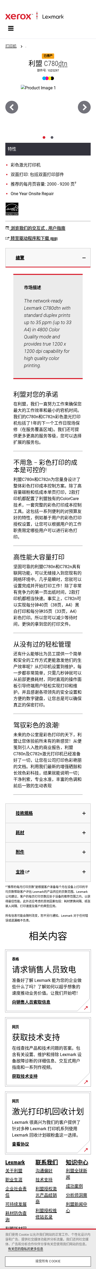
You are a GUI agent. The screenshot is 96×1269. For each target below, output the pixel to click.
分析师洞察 (76, 1195)
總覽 (20, 257)
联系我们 (46, 1162)
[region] (48, 1249)
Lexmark (15, 1162)
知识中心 (77, 1162)
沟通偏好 (44, 1170)
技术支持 (44, 1179)
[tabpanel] (48, 535)
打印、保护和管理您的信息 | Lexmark (35, 7)
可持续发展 (16, 1204)
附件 (20, 852)
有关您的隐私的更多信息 (25, 1249)
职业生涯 (13, 1179)
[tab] (44, 137)
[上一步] (11, 107)
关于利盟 (13, 1170)
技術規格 (24, 813)
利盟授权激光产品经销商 (46, 1195)
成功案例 (74, 1186)
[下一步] (84, 107)
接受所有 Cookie (48, 1261)
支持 (20, 871)
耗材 (20, 832)
